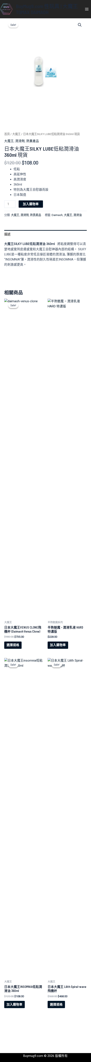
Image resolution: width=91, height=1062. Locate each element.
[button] (80, 25)
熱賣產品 (32, 141)
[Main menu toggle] (87, 9)
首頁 (7, 134)
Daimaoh (57, 215)
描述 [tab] (7, 234)
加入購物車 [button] (58, 645)
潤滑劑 (20, 141)
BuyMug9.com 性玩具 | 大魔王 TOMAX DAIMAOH (47, 9)
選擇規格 (13, 645)
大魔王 (16, 134)
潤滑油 (77, 215)
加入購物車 (31, 204)
